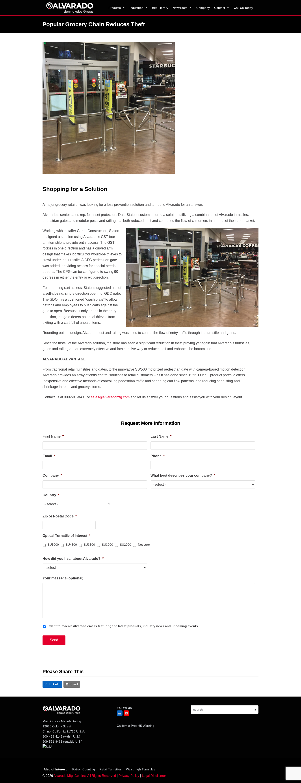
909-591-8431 (52, 741)
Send (54, 640)
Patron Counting (83, 769)
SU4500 (71, 544)
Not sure (144, 544)
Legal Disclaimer (154, 776)
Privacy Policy (129, 776)
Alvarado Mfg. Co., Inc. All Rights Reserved (85, 776)
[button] (52, 684)
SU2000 (125, 544)
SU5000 (53, 544)
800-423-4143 (52, 736)
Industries (136, 7)
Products (114, 7)
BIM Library (160, 7)
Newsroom (180, 7)
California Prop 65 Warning (135, 725)
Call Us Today (243, 7)
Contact (219, 7)
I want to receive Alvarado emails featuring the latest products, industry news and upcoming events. (123, 626)
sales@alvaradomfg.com (110, 397)
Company (203, 7)
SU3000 (107, 544)
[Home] (69, 7)
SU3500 (89, 544)
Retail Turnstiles (110, 769)
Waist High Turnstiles (140, 769)
